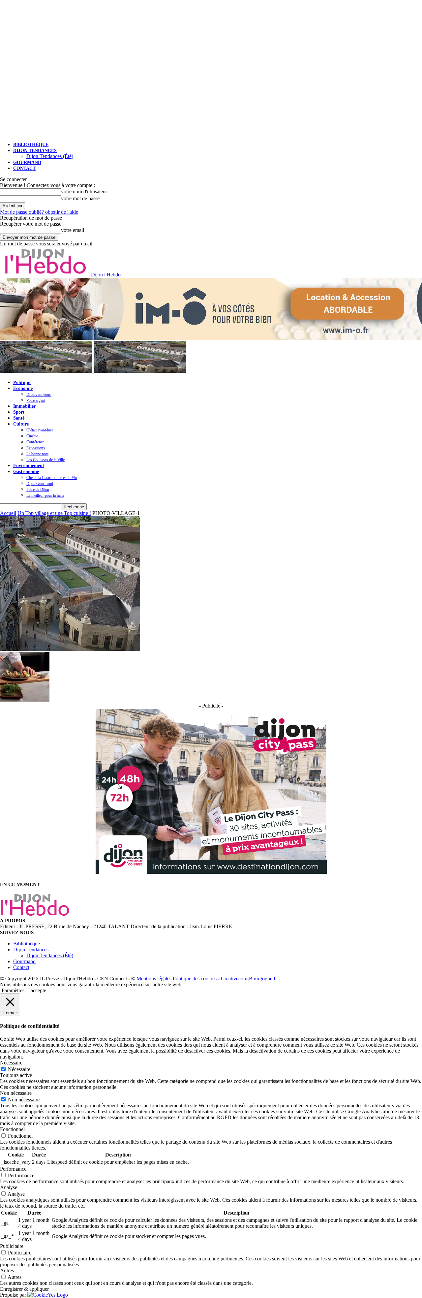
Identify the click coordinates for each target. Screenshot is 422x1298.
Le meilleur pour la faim (45, 495)
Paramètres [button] (13, 990)
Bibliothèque (30, 144)
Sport (18, 412)
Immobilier (24, 406)
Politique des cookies (195, 978)
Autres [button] (7, 1270)
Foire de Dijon (37, 489)
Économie (23, 388)
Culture (21, 424)
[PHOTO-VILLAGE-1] (70, 649)
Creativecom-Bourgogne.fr (249, 978)
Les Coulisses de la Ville (45, 460)
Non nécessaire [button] (16, 1093)
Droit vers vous (38, 394)
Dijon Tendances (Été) (49, 156)
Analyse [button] (8, 1187)
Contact (24, 168)
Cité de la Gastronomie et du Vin (51, 477)
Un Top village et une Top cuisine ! (54, 513)
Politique (22, 382)
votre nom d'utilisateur (84, 191)
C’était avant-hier (39, 430)
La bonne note (37, 454)
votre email (72, 230)
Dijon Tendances (35, 150)
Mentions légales (153, 978)
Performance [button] (13, 1169)
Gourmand (27, 162)
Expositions (35, 448)
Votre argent (35, 400)
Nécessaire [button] (11, 1062)
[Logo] (47, 371)
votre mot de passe (80, 198)
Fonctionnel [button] (12, 1129)
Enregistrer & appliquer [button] (24, 1289)
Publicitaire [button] (11, 1246)
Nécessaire (19, 1069)
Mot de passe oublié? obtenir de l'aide (39, 212)
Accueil (8, 513)
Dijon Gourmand (39, 483)
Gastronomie (26, 471)
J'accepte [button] (37, 990)
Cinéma (32, 436)
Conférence (35, 442)
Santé (18, 418)
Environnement (28, 465)
